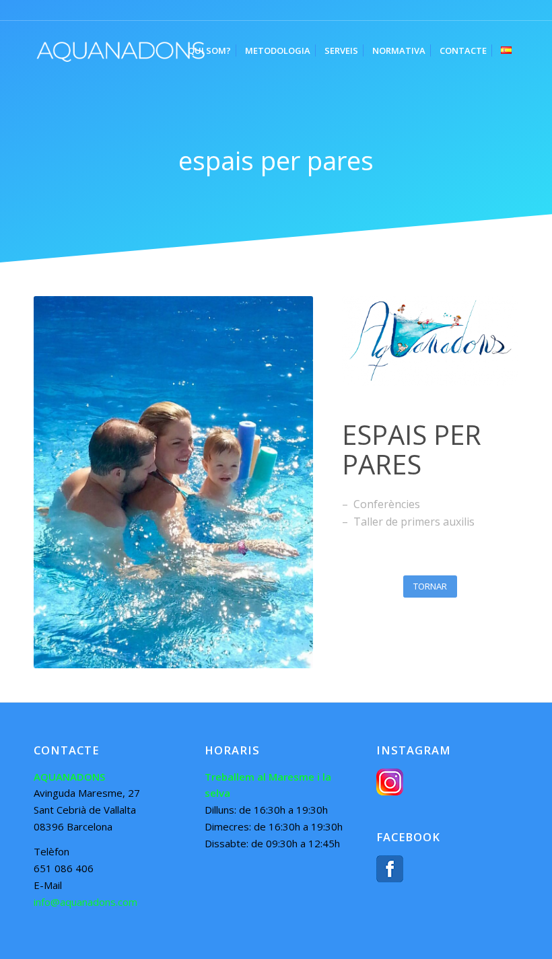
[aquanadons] (121, 50)
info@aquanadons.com (85, 902)
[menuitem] (209, 50)
